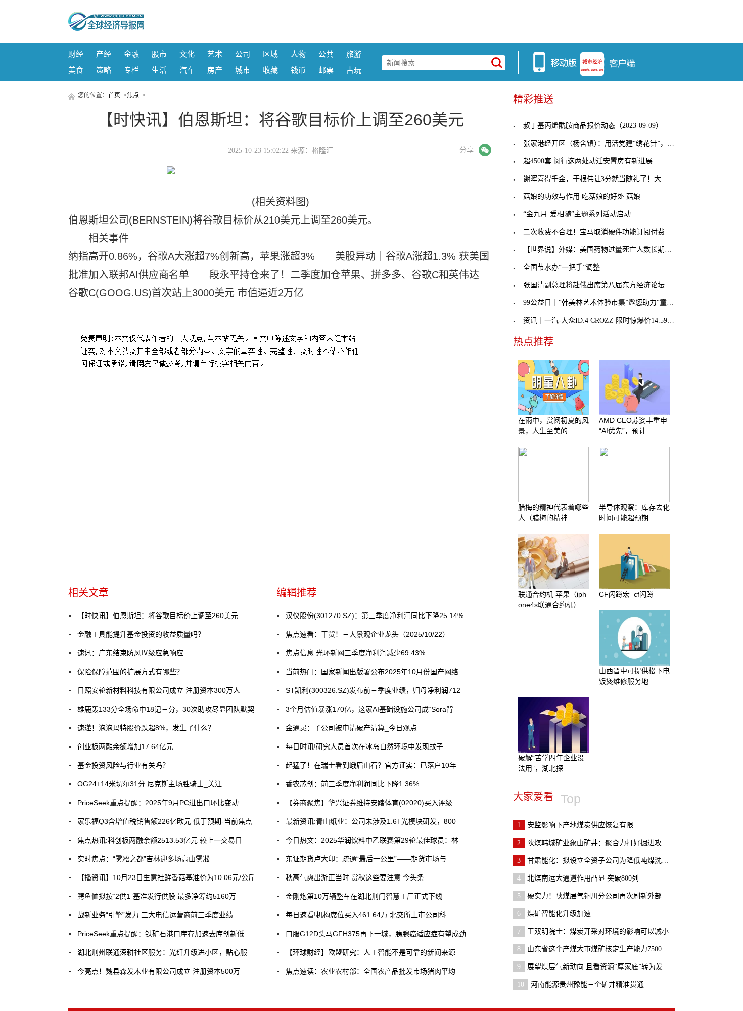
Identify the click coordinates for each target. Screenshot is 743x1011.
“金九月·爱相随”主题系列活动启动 (577, 214)
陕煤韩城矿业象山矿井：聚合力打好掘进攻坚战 (596, 843)
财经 (75, 54)
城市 (242, 70)
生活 (159, 70)
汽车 (187, 70)
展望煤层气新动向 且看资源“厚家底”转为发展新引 (600, 967)
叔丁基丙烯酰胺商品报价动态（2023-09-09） (593, 125)
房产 (214, 70)
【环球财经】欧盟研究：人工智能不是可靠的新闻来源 (370, 952)
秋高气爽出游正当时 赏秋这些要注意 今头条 (355, 877)
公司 (242, 54)
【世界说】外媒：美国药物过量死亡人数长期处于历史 (608, 249)
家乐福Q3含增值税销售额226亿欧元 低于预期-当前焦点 (164, 821)
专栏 (131, 70)
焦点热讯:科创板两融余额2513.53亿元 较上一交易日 (159, 840)
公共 (326, 54)
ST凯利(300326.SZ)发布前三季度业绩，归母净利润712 (373, 690)
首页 (114, 95)
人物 (298, 54)
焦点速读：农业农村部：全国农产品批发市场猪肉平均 (370, 971)
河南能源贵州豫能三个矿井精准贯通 (580, 984)
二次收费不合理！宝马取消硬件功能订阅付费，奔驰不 (608, 232)
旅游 (353, 54)
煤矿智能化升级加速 (554, 913)
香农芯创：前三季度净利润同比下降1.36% (352, 784)
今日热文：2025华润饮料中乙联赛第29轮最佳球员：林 (372, 840)
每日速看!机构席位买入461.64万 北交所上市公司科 (366, 915)
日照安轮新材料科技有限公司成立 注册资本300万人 (158, 690)
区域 (270, 54)
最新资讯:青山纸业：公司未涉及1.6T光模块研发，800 (371, 821)
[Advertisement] (409, 20)
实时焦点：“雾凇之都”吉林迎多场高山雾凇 (143, 859)
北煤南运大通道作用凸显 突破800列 (578, 878)
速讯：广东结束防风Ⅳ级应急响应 (130, 653)
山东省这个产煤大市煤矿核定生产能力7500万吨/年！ (604, 949)
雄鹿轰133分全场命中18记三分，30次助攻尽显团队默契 (165, 709)
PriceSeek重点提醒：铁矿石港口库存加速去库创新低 (160, 934)
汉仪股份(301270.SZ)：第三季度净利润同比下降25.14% (374, 615)
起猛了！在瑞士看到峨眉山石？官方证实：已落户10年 (371, 765)
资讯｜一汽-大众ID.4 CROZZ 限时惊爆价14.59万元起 (605, 320)
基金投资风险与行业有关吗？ (123, 765)
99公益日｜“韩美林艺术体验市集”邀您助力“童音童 (602, 302)
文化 (187, 54)
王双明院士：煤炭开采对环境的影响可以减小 (593, 931)
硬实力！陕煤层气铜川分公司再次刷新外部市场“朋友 (605, 896)
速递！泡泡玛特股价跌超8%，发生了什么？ (146, 728)
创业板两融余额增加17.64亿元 (125, 746)
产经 (103, 54)
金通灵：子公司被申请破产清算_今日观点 (351, 728)
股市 (159, 54)
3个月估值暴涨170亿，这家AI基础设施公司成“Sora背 (369, 709)
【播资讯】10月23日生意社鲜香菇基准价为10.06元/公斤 (166, 877)
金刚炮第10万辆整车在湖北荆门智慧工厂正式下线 (364, 896)
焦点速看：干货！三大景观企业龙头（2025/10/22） (367, 634)
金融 (131, 54)
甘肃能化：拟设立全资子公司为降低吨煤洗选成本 (600, 860)
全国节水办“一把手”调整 (561, 267)
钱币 (298, 70)
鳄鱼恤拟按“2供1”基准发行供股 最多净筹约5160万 (156, 896)
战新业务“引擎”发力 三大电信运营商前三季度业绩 (155, 915)
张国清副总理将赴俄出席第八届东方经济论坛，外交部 (608, 285)
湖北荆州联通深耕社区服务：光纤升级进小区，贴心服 (162, 952)
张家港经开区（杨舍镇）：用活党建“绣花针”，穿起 (602, 143)
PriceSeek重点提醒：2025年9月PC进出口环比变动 (158, 803)
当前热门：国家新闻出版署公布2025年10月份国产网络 (372, 672)
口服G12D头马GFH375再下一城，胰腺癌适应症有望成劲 (376, 934)
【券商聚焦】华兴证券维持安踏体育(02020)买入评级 (369, 803)
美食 (75, 70)
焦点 (133, 95)
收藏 (270, 70)
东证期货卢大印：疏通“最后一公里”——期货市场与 (366, 859)
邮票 (326, 70)
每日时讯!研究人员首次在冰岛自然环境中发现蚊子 (364, 746)
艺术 (214, 54)
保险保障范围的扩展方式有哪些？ (130, 672)
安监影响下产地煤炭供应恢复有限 (575, 825)
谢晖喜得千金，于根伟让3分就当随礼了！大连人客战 (606, 179)
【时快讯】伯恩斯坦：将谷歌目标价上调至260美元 (157, 615)
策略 (103, 70)
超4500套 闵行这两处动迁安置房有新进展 (588, 161)
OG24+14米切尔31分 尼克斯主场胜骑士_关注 (149, 784)
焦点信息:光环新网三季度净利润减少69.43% (355, 653)
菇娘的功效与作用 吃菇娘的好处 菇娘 (581, 196)
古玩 (353, 70)
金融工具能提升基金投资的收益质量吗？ (141, 634)
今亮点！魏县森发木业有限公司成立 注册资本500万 (158, 971)
